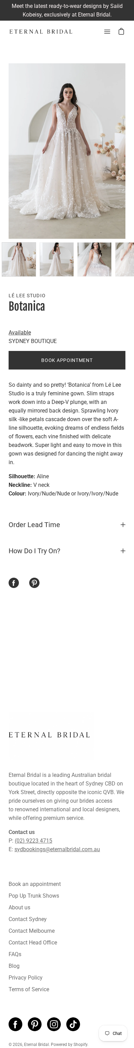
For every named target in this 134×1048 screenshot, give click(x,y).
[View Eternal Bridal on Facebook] (15, 1024)
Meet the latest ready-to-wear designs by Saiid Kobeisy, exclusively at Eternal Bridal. (67, 10)
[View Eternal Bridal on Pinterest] (35, 1024)
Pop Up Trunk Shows (34, 895)
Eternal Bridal (36, 1044)
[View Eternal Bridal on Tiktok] (73, 1024)
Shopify (80, 1044)
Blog (14, 966)
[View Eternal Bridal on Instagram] (54, 1024)
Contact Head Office (33, 942)
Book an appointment (35, 884)
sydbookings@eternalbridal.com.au (57, 849)
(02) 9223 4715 (33, 840)
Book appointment (66, 360)
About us (19, 907)
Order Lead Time (34, 525)
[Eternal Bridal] (41, 31)
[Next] (125, 151)
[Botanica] (19, 259)
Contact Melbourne (32, 931)
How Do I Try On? (34, 551)
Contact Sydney (28, 919)
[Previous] (8, 151)
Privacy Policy (26, 977)
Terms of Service (29, 989)
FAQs (15, 954)
